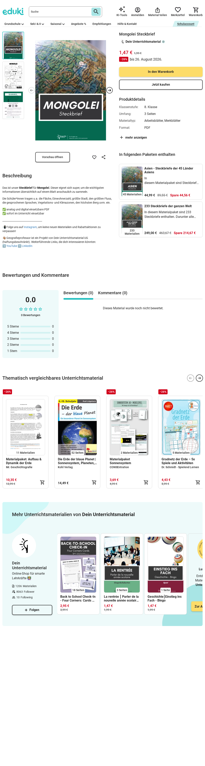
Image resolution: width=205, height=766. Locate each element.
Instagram (30, 227)
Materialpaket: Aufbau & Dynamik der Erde (24, 461)
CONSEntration (119, 467)
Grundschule (12, 23)
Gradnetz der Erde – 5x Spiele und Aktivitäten (178, 461)
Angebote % (78, 23)
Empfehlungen (101, 23)
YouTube (11, 246)
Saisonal (55, 23)
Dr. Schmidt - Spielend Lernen (180, 467)
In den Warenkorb (161, 72)
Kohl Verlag (65, 467)
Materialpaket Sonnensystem (120, 461)
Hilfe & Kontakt (127, 23)
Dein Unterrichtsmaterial (143, 42)
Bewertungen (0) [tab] (78, 292)
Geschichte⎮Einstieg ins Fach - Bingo (165, 598)
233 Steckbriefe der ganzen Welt (168, 206)
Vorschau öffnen (52, 157)
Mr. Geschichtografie (19, 467)
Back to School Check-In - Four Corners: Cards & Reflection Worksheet (77, 598)
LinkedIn (27, 246)
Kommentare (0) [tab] (112, 292)
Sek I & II (35, 23)
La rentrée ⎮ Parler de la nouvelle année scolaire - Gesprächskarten (121, 598)
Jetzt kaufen (161, 84)
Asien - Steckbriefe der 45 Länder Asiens (168, 170)
